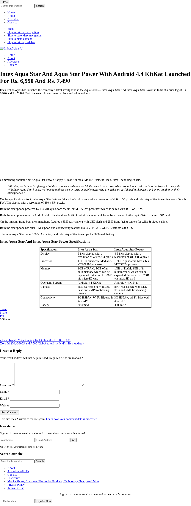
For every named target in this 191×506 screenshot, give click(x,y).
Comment (7, 385)
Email (4, 398)
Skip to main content (19, 38)
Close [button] (4, 2)
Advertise (13, 19)
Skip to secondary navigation (24, 35)
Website (4, 405)
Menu (10, 28)
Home (11, 12)
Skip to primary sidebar (21, 42)
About (11, 15)
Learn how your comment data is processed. (72, 419)
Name (4, 391)
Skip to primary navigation (23, 32)
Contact (12, 22)
